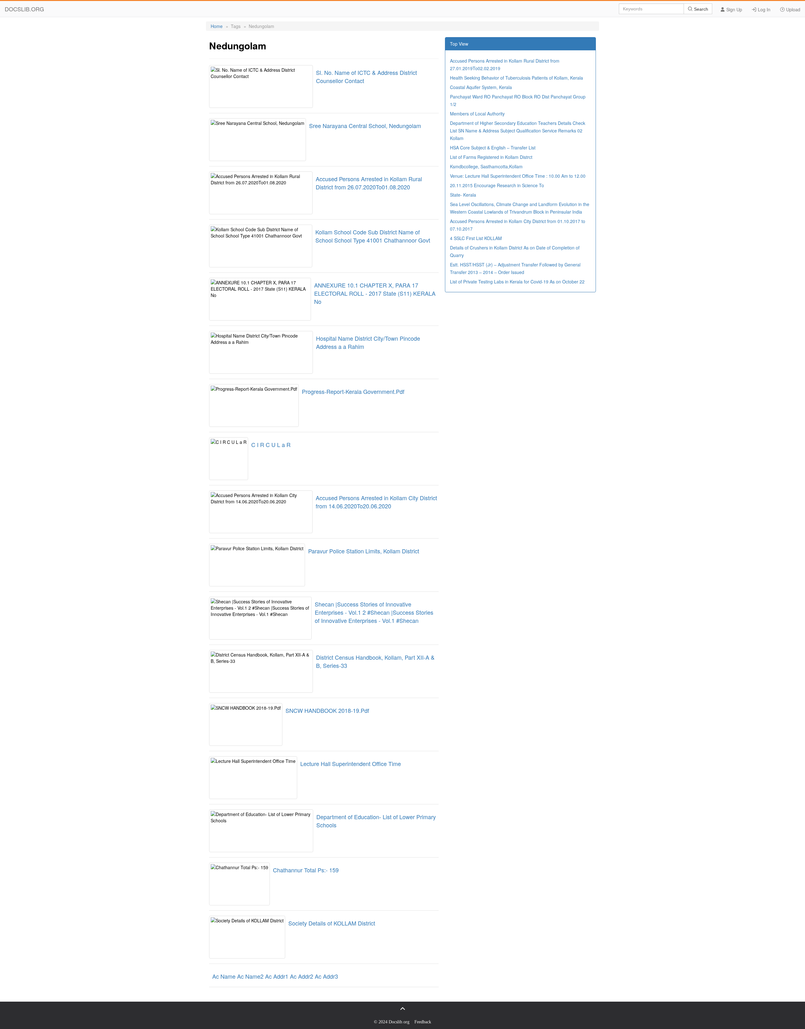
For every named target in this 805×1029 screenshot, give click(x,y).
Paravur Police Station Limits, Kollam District (363, 551)
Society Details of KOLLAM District (331, 923)
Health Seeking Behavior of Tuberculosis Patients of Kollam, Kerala (516, 78)
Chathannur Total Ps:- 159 (306, 870)
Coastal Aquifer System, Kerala (481, 87)
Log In (763, 9)
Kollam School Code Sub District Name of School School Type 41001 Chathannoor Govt (372, 236)
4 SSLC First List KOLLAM (476, 238)
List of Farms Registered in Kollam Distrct (491, 157)
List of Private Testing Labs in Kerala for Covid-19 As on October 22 (517, 281)
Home (217, 26)
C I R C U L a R (271, 444)
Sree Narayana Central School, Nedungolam (365, 125)
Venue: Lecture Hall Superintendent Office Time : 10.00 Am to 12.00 (518, 176)
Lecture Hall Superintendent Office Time (350, 763)
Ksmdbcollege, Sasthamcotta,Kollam (486, 166)
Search (700, 9)
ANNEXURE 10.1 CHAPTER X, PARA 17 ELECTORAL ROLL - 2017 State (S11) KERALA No (375, 293)
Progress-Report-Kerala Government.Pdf (353, 391)
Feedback (422, 1022)
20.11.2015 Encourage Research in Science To (497, 185)
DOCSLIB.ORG (24, 9)
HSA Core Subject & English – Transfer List (493, 147)
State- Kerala (463, 195)
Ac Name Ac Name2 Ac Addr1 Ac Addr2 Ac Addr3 (275, 976)
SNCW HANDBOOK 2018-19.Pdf (327, 710)
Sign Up (733, 9)
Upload (792, 9)
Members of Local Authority (477, 113)
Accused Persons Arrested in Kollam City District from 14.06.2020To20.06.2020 (376, 502)
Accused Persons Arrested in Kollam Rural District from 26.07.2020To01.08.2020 (369, 183)
